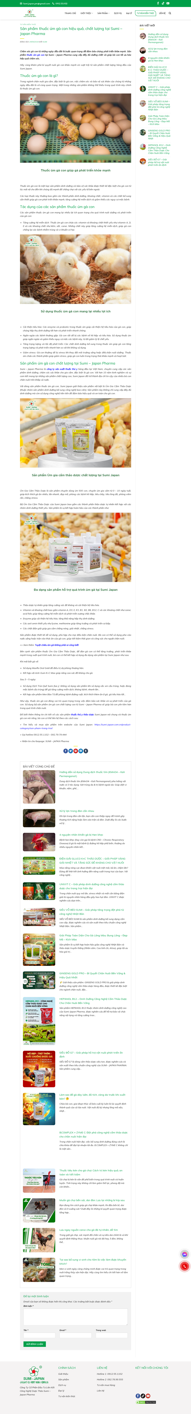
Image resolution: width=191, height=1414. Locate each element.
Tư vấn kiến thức (145, 13)
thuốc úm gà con (35, 54)
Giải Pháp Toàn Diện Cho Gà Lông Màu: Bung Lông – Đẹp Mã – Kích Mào (159, 120)
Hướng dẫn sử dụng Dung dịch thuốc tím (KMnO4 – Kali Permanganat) (158, 38)
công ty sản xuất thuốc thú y (62, 369)
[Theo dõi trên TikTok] (164, 4)
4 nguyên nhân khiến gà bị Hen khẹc (158, 59)
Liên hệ (162, 13)
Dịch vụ (118, 13)
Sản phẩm (102, 13)
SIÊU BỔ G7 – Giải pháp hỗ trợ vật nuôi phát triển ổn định (158, 162)
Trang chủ (70, 13)
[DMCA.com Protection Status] (145, 1402)
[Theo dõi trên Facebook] (159, 4)
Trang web (101, 1330)
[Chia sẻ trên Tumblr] (85, 751)
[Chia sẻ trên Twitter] (70, 751)
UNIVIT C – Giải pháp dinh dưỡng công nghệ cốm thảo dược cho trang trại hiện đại (159, 91)
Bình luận (28, 1306)
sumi (45, 42)
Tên (25, 1330)
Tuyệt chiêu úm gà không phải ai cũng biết (57, 645)
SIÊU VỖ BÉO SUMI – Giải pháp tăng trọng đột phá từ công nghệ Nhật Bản (159, 105)
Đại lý (129, 13)
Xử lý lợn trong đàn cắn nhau (158, 50)
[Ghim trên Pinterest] (75, 751)
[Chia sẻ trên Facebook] (65, 751)
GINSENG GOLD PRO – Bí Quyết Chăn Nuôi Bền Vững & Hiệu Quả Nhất (159, 134)
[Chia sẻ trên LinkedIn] (80, 751)
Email (63, 1330)
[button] (170, 13)
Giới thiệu (86, 13)
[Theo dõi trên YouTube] (168, 4)
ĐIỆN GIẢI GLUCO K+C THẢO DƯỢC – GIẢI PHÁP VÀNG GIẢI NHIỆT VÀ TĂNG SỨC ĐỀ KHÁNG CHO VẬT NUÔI (159, 74)
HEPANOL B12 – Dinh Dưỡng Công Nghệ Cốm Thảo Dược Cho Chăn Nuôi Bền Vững (159, 149)
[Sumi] (31, 13)
